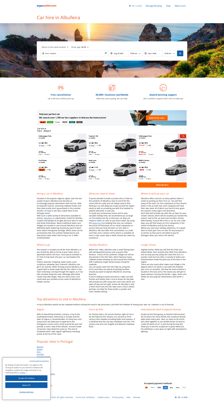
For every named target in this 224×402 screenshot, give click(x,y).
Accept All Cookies (26, 378)
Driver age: (78, 47)
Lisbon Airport (43, 364)
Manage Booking (154, 5)
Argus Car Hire (98, 223)
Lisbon (40, 361)
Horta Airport (42, 359)
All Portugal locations (46, 374)
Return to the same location (54, 47)
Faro (39, 352)
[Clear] (106, 53)
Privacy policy (118, 397)
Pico (38, 369)
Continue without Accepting (39, 361)
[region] (26, 378)
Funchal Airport (43, 356)
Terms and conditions (85, 397)
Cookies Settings (26, 392)
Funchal (40, 354)
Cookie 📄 (23, 372)
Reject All (26, 385)
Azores (40, 349)
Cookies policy (103, 397)
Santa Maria (42, 371)
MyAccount (180, 5)
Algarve (40, 347)
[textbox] (74, 53)
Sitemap (136, 397)
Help (168, 5)
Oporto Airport (43, 366)
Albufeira (48, 218)
